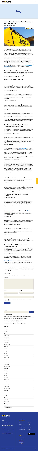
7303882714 (4, 433)
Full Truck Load (21, 426)
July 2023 (5, 392)
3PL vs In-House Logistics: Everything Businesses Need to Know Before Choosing (17, 316)
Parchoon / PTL (21, 424)
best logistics (10, 262)
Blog (18, 11)
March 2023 (6, 399)
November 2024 (6, 362)
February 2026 (6, 335)
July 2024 (5, 370)
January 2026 (6, 337)
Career (29, 424)
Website (5, 294)
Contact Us (30, 427)
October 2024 (6, 364)
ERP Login (29, 422)
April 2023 (5, 397)
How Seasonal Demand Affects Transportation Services (13, 320)
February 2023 (6, 401)
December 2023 (6, 382)
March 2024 (6, 377)
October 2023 (6, 386)
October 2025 (6, 342)
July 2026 (5, 328)
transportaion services (8, 263)
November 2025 (6, 340)
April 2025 (5, 353)
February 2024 (6, 379)
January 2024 (6, 381)
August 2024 (6, 368)
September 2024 (7, 366)
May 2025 (5, 351)
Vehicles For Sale (22, 429)
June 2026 (5, 329)
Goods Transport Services (27, 262)
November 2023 (6, 384)
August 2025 (6, 346)
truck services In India (17, 263)
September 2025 (7, 344)
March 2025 (6, 355)
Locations (29, 429)
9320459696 (10, 425)
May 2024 (5, 373)
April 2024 (5, 375)
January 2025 (6, 359)
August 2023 (6, 390)
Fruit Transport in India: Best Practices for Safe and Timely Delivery (15, 323)
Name (5, 290)
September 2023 (7, 388)
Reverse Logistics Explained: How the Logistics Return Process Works (15, 321)
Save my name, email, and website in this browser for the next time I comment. (18, 300)
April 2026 (5, 333)
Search (5, 310)
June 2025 (5, 350)
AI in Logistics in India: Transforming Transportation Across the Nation (15, 318)
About (20, 422)
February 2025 (6, 357)
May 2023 (5, 395)
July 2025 (5, 348)
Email (20, 290)
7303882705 (10, 433)
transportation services (8, 407)
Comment (6, 277)
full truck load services (17, 262)
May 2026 (5, 331)
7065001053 (4, 425)
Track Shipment (22, 427)
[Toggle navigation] (36, 2)
